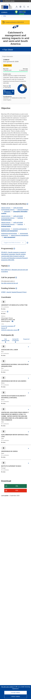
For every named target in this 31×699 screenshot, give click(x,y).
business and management (9, 230)
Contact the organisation (9, 326)
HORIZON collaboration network (11, 330)
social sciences (5, 229)
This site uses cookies (7, 686)
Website (5, 328)
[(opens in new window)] (6, 6)
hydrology (20, 218)
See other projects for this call (9, 283)
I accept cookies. (15, 692)
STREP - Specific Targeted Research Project (13, 292)
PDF (16, 490)
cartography (7, 211)
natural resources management (19, 235)
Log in (16, 6)
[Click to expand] (28, 346)
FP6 (4, 16)
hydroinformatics (6, 219)
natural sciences (5, 207)
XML (16, 486)
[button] (20, 6)
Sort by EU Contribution (15, 339)
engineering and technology (9, 233)
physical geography (22, 209)
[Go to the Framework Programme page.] (16, 26)
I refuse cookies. (15, 696)
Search (24, 6)
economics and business (20, 229)
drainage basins (6, 226)
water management (9, 237)
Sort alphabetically (5, 339)
